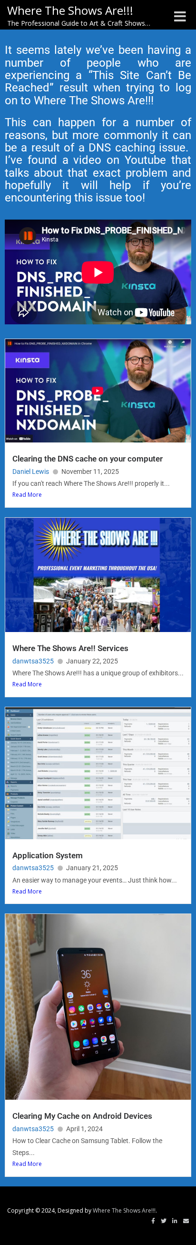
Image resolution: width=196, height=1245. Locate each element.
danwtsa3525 (33, 661)
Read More (27, 495)
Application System (47, 855)
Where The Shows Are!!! (124, 1210)
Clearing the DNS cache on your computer (87, 458)
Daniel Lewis (30, 471)
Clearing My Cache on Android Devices (82, 1116)
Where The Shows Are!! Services (70, 648)
